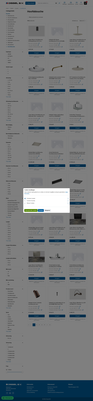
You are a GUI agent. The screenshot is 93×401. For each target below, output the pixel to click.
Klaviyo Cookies (30, 203)
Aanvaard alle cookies (31, 210)
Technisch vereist (31, 198)
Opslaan (41, 210)
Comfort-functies (31, 200)
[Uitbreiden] (68, 198)
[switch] (25, 200)
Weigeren (47, 210)
